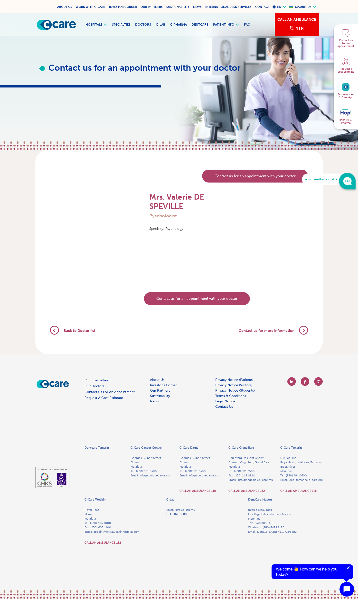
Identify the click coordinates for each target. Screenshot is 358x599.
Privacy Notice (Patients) (234, 380)
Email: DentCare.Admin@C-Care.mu (272, 531)
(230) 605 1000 (100, 523)
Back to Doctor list (79, 330)
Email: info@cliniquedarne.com (151, 475)
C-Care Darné (188, 447)
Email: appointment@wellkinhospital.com (112, 531)
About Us (64, 7)
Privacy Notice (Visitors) (233, 385)
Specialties (121, 24)
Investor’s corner (163, 385)
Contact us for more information (267, 330)
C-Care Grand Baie (241, 447)
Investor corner (123, 7)
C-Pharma (178, 24)
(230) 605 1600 (264, 523)
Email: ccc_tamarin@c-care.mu (301, 480)
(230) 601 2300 (146, 471)
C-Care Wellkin (95, 499)
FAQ (247, 24)
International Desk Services (228, 7)
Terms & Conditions (230, 396)
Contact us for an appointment (110, 392)
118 (300, 28)
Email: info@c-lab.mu (180, 510)
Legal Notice (225, 401)
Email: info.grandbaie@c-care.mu (250, 480)
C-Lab (160, 24)
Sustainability (177, 7)
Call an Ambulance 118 (197, 491)
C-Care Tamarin (291, 447)
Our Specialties (96, 380)
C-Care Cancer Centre (146, 447)
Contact (262, 7)
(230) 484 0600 (296, 475)
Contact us (224, 407)
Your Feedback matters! (322, 179)
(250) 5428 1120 (273, 527)
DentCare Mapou (260, 499)
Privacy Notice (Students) (235, 390)
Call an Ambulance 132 (246, 491)
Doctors (143, 24)
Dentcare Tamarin (97, 447)
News (197, 7)
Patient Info (223, 24)
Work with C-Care (90, 7)
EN (279, 7)
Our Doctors (94, 386)
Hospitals (93, 24)
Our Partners (152, 7)
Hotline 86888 (177, 514)
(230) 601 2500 (244, 471)
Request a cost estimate (104, 398)
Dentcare (200, 24)
